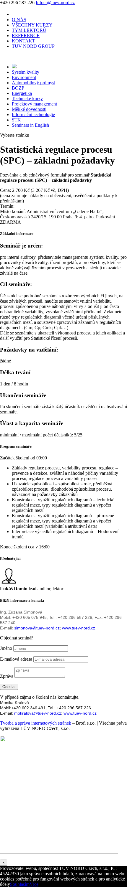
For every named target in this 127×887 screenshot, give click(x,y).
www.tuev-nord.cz (78, 628)
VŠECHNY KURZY (32, 24)
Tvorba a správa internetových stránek (35, 723)
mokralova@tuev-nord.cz (37, 713)
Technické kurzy (27, 98)
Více (34, 884)
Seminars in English (30, 125)
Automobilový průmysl (33, 82)
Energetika (22, 93)
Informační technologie (33, 114)
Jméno (6, 648)
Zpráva (6, 676)
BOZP (18, 87)
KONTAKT (23, 40)
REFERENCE (26, 35)
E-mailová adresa (16, 659)
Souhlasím (20, 884)
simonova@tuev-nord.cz (37, 628)
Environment (24, 77)
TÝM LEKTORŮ (29, 30)
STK (16, 119)
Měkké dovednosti (29, 109)
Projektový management (34, 103)
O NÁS (19, 19)
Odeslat (9, 687)
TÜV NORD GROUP (33, 46)
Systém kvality (25, 72)
